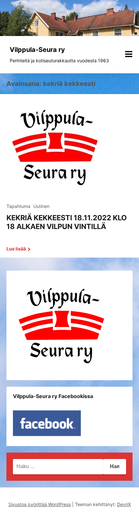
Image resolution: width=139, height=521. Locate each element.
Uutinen (41, 206)
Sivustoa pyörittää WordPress (39, 504)
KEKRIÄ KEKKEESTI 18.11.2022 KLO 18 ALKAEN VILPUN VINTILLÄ (66, 221)
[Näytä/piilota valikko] (128, 54)
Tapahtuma (18, 206)
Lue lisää (16, 248)
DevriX (124, 504)
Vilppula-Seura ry (37, 50)
